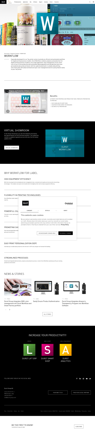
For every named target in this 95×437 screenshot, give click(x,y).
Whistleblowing (78, 411)
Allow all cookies (65, 233)
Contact (22, 411)
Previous (5, 309)
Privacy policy (84, 411)
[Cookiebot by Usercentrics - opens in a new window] (67, 204)
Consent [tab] (29, 210)
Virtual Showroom (12, 147)
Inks (19, 411)
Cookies (89, 411)
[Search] (89, 2)
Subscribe (79, 426)
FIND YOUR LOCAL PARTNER (81, 392)
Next (9, 309)
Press (5, 411)
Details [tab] (47, 210)
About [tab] (65, 210)
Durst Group (6, 53)
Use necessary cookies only (47, 233)
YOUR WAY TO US (58, 392)
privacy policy (65, 224)
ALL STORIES (47, 314)
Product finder (10, 411)
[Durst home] (3, 2)
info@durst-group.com (10, 397)
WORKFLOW (23, 53)
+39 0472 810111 (8, 395)
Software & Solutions (14, 53)
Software (15, 411)
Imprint (72, 411)
